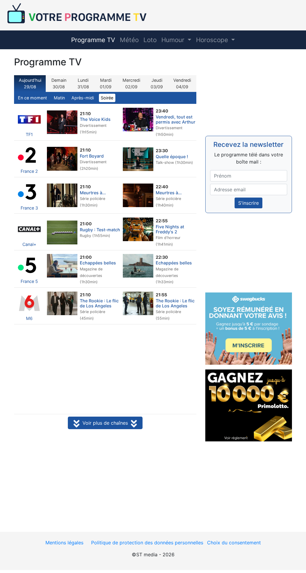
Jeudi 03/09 (157, 83)
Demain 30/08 (58, 83)
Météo (129, 40)
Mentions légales (64, 543)
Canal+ (29, 244)
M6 (29, 318)
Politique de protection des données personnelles (147, 543)
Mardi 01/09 (105, 83)
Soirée (107, 97)
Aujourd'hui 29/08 (30, 83)
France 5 (29, 281)
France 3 (29, 207)
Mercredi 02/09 (131, 83)
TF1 (29, 134)
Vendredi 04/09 (182, 83)
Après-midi (82, 97)
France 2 (29, 171)
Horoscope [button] (213, 40)
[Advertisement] (105, 370)
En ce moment (32, 97)
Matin (59, 97)
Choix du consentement (234, 543)
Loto (150, 40)
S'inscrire (248, 203)
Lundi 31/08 (83, 83)
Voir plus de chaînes (105, 423)
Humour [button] (173, 40)
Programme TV (93, 40)
